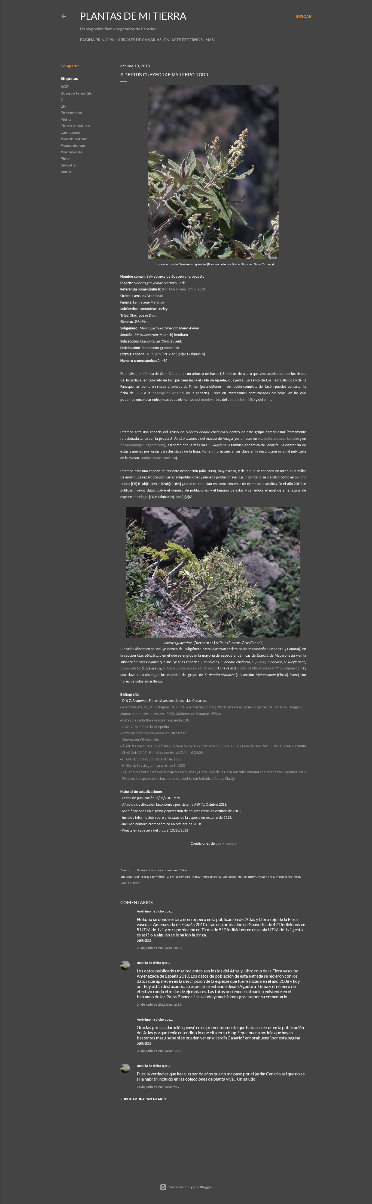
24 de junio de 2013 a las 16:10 (159, 1004)
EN (63, 106)
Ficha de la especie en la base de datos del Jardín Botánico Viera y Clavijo (178, 779)
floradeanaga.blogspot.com (142, 445)
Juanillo (142, 963)
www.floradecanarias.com (278, 439)
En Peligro (153, 354)
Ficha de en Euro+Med (154, 733)
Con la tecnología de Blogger (190, 1187)
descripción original (168, 393)
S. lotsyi (168, 668)
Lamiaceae (70, 132)
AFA (140, 393)
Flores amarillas (75, 126)
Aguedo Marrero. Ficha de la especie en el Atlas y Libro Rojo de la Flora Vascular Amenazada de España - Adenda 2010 (214, 772)
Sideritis (68, 165)
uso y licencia (226, 844)
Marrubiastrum (73, 139)
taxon (65, 171)
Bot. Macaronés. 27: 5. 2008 (183, 289)
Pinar (65, 158)
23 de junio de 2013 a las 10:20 (159, 948)
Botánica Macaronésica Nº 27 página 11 (268, 668)
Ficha (65, 119)
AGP (64, 86)
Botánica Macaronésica (158, 458)
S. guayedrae (186, 668)
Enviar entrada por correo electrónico (162, 870)
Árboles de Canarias (139, 39)
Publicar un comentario (143, 1099)
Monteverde (71, 152)
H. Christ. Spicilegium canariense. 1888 (151, 759)
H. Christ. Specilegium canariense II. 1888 (153, 766)
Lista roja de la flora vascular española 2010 (156, 720)
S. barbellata (130, 668)
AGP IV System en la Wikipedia (145, 727)
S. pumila (259, 662)
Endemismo (71, 113)
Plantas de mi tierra (133, 16)
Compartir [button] (69, 66)
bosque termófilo (241, 400)
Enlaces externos (183, 39)
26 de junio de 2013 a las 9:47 (158, 1087)
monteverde (210, 400)
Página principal (97, 39)
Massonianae (72, 145)
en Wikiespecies (141, 740)
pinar (268, 400)
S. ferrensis (208, 668)
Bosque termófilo (76, 93)
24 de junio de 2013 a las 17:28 (159, 1051)
